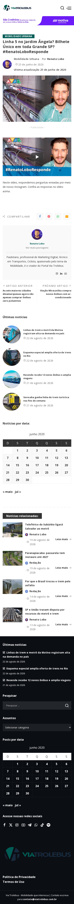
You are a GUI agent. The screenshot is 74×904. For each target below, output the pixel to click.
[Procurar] (62, 8)
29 (17, 480)
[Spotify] (48, 825)
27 (66, 473)
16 (27, 465)
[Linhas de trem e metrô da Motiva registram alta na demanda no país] (12, 334)
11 (46, 458)
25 (46, 473)
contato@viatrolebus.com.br (40, 899)
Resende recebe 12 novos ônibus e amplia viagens (38, 680)
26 (56, 473)
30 (27, 480)
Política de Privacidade (19, 877)
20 (66, 465)
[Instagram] (57, 274)
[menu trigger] (68, 8)
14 (7, 465)
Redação (35, 562)
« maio (8, 492)
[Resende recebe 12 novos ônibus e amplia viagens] (12, 379)
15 (17, 465)
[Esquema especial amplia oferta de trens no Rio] (12, 357)
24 (37, 473)
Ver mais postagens (37, 247)
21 (7, 473)
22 (17, 473)
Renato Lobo (55, 59)
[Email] (66, 216)
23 (27, 473)
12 (56, 458)
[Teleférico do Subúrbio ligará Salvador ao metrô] (12, 529)
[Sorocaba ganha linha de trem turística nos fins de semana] (12, 402)
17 (37, 465)
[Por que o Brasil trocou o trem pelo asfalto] (12, 586)
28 (7, 480)
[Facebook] (39, 216)
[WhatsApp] (57, 216)
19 (56, 465)
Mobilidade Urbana (18, 36)
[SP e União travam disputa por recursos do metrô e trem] (12, 615)
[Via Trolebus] (37, 854)
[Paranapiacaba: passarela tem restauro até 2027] (12, 558)
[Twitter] (11, 825)
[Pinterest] (48, 216)
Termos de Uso (13, 882)
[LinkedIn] (61, 274)
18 (46, 465)
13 (66, 458)
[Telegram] (29, 825)
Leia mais (62, 539)
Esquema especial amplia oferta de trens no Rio (37, 668)
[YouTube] (65, 274)
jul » (18, 492)
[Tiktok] (42, 825)
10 (37, 458)
